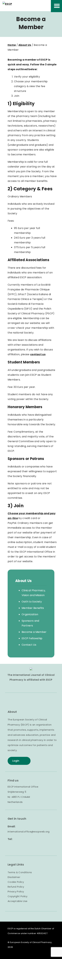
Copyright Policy (18, 896)
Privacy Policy (16, 891)
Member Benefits (33, 608)
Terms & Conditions (20, 872)
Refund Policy (16, 886)
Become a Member (34, 632)
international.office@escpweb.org (29, 831)
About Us (24, 45)
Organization (30, 614)
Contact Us (29, 645)
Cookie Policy (16, 882)
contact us (37, 354)
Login (15, 760)
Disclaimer (14, 877)
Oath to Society (32, 601)
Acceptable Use (17, 901)
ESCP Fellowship (32, 638)
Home (12, 45)
